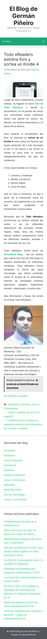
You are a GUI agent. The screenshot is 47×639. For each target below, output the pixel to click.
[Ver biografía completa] (29, 396)
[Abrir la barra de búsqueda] (43, 41)
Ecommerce (10, 465)
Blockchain (9, 455)
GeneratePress (29, 634)
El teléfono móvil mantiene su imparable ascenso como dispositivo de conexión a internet (23, 424)
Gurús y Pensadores (14, 480)
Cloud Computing (13, 460)
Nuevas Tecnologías (14, 494)
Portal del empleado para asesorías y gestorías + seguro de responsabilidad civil (23, 615)
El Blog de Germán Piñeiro (24, 15)
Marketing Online (13, 489)
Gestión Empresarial (14, 475)
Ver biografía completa (16, 396)
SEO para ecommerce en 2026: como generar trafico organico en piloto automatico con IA (23, 551)
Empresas (25, 404)
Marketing (9, 485)
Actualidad (13, 404)
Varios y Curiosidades (15, 499)
